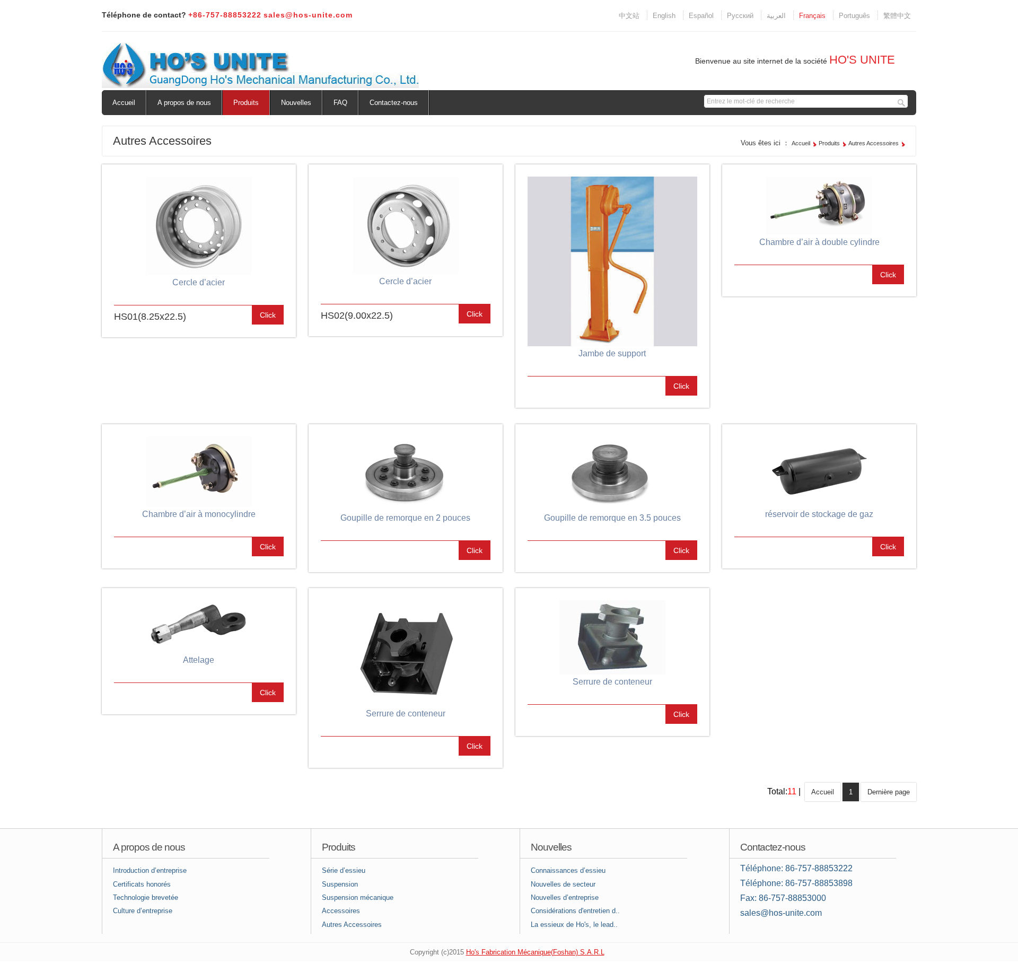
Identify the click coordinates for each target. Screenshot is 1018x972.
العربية (776, 16)
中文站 (629, 16)
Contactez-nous (394, 103)
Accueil (123, 103)
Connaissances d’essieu (568, 870)
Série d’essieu (343, 870)
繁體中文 (897, 16)
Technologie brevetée (145, 897)
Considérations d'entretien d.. (575, 911)
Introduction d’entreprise (150, 870)
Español (701, 16)
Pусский (740, 16)
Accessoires (341, 911)
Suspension (340, 884)
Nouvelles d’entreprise (565, 897)
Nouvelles (296, 103)
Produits (246, 103)
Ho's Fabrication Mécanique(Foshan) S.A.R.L (535, 952)
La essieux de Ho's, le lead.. (574, 925)
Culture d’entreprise (142, 911)
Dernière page (888, 792)
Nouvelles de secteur (563, 884)
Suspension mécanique (357, 897)
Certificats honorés (142, 884)
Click (268, 315)
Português (854, 16)
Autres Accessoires (873, 143)
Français (812, 16)
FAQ (340, 103)
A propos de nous (184, 103)
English (664, 16)
